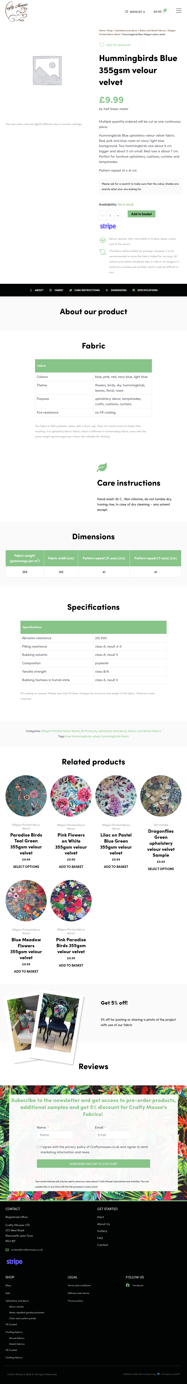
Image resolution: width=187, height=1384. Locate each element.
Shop (110, 30)
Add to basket (141, 213)
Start (100, 1217)
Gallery (102, 1231)
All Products (89, 731)
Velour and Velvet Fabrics (152, 30)
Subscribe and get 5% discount (93, 1164)
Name (41, 1127)
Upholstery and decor (126, 30)
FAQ (100, 1238)
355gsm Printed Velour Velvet (60, 731)
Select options (26, 866)
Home (102, 30)
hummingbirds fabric (115, 736)
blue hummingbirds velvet (82, 736)
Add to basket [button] (71, 866)
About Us (103, 1224)
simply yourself (172, 1374)
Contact (102, 1245)
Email (99, 1127)
